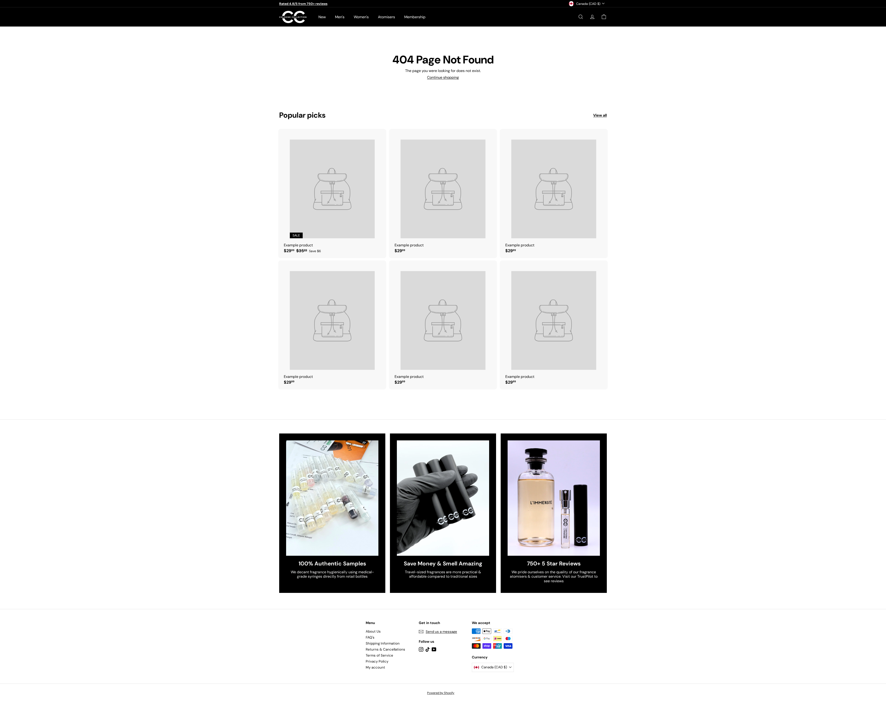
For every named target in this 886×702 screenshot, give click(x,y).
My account (375, 667)
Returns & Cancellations (385, 649)
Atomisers (386, 17)
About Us (373, 631)
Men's (339, 17)
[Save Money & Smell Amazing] (443, 498)
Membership (414, 17)
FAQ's (370, 637)
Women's (361, 17)
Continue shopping (443, 77)
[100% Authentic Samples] (332, 498)
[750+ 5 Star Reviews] (554, 498)
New (322, 17)
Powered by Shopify (440, 693)
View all (600, 115)
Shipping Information (383, 643)
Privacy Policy (377, 661)
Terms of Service (379, 655)
